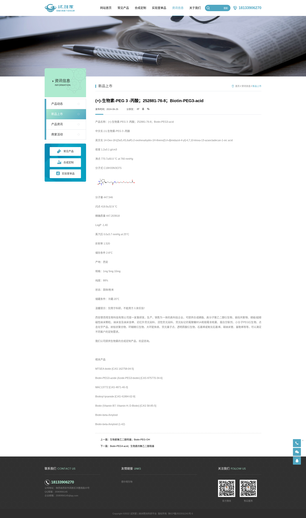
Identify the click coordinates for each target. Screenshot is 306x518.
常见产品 (68, 151)
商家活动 (57, 134)
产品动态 (57, 103)
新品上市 (57, 114)
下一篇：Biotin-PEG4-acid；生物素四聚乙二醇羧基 (127, 446)
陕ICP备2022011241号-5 (180, 513)
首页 (237, 86)
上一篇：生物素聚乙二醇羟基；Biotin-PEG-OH (125, 439)
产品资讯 (57, 124)
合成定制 (68, 162)
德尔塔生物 (126, 481)
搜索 (226, 8)
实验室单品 (68, 173)
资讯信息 (246, 86)
